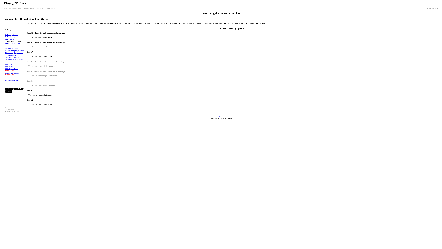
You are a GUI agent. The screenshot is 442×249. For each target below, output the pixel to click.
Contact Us (221, 116)
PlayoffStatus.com (17, 3)
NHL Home (8, 64)
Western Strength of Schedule (13, 57)
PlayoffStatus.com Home (12, 80)
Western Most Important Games (14, 59)
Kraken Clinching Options (47, 8)
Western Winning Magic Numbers (14, 51)
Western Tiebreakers (10, 55)
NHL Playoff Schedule (11, 69)
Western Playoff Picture (19, 8)
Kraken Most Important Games (13, 37)
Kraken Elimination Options (13, 43)
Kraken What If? (9, 39)
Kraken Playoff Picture (32, 8)
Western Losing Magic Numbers (14, 53)
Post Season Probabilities (12, 73)
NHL (9, 8)
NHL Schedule (9, 66)
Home (5, 8)
